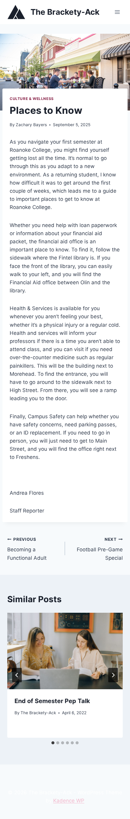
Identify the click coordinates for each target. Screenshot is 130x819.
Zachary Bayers (31, 124)
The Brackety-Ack (38, 712)
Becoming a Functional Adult (27, 549)
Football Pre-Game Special (100, 549)
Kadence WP (68, 801)
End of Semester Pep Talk (52, 701)
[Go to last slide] (17, 675)
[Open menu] (117, 12)
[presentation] (65, 651)
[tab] (52, 742)
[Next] (113, 675)
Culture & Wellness (32, 98)
